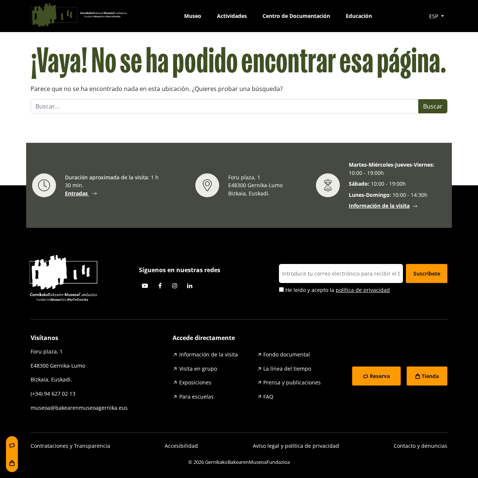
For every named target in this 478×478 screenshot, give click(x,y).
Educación (359, 15)
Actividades (232, 15)
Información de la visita (379, 206)
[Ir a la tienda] (12, 463)
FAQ (268, 396)
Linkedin (190, 286)
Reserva (380, 376)
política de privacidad (363, 289)
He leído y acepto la (337, 289)
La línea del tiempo (287, 368)
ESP (434, 16)
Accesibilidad (181, 445)
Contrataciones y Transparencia (70, 445)
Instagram (175, 286)
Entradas (77, 193)
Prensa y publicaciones (292, 382)
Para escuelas (196, 396)
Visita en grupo (198, 368)
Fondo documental (286, 354)
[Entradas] (12, 445)
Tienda (430, 376)
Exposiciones (195, 382)
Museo (192, 15)
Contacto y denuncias (420, 445)
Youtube (145, 286)
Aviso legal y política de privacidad (296, 445)
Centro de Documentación (296, 15)
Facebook (160, 286)
